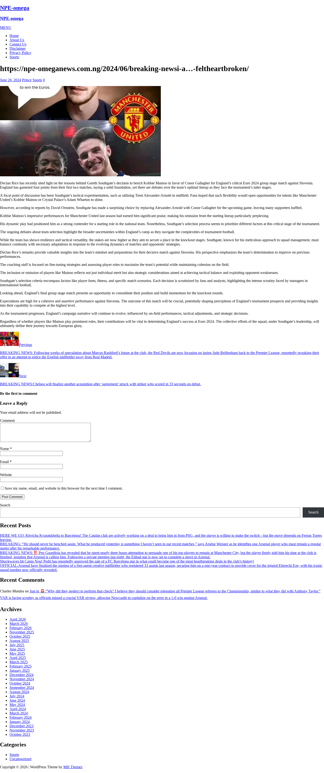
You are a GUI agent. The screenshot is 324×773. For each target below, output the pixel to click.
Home (14, 36)
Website (6, 475)
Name (5, 449)
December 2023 (21, 726)
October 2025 (19, 636)
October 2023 (19, 734)
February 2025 (20, 666)
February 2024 (20, 717)
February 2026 (20, 628)
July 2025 (16, 645)
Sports (14, 57)
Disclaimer (17, 48)
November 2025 (21, 632)
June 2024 (17, 700)
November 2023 (21, 730)
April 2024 (17, 709)
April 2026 (17, 619)
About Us (16, 40)
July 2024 (16, 696)
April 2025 (17, 658)
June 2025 (17, 649)
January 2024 (19, 722)
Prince (27, 80)
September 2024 (21, 688)
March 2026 (18, 624)
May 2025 (17, 653)
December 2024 (21, 675)
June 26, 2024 (10, 80)
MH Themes (72, 767)
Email (5, 462)
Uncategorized (20, 759)
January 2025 (19, 670)
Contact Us (17, 44)
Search (5, 505)
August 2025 (19, 641)
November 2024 (21, 679)
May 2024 (17, 705)
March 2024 (18, 713)
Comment (7, 420)
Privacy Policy (20, 53)
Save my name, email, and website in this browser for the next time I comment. (64, 488)
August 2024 (19, 692)
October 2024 (19, 683)
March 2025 (18, 662)
